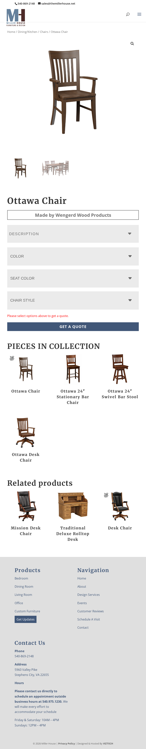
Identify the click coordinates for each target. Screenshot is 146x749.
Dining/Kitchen (27, 32)
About (81, 586)
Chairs (44, 32)
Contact (83, 627)
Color (17, 256)
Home (11, 32)
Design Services (88, 595)
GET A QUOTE (73, 326)
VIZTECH (108, 743)
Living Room (23, 595)
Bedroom (21, 578)
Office (19, 603)
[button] (132, 43)
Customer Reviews (90, 611)
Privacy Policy (66, 743)
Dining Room (24, 586)
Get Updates (26, 619)
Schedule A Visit (88, 619)
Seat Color (22, 278)
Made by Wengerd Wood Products (73, 215)
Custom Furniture (27, 611)
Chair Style (22, 300)
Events (82, 603)
